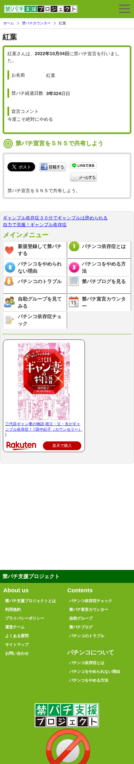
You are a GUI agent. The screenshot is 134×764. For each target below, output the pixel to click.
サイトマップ (17, 644)
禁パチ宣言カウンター (104, 302)
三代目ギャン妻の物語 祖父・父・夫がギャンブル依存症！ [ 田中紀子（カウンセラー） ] (43, 429)
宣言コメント (25, 111)
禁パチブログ (81, 627)
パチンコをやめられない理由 (40, 267)
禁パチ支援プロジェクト (40, 11)
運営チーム (15, 627)
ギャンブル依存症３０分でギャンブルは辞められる (55, 217)
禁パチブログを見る (104, 281)
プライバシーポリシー (24, 618)
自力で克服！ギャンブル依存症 (35, 224)
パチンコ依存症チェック (40, 320)
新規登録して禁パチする (40, 249)
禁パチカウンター (36, 23)
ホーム (8, 23)
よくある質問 (17, 636)
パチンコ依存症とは (104, 246)
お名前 (18, 75)
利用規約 (13, 609)
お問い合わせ (17, 653)
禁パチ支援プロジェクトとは (30, 600)
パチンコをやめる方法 (104, 267)
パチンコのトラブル (40, 281)
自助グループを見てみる (40, 302)
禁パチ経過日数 (27, 93)
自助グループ (81, 618)
